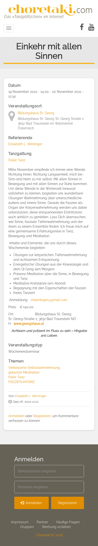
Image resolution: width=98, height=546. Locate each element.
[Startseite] (49, 11)
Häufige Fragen (68, 522)
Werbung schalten (56, 527)
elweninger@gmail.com (49, 300)
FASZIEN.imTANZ (21, 382)
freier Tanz (16, 377)
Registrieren (67, 503)
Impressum (20, 522)
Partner (42, 522)
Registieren (42, 416)
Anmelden (16, 416)
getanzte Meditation (23, 372)
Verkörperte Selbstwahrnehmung (34, 368)
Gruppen (27, 527)
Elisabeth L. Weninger (25, 144)
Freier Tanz (16, 160)
